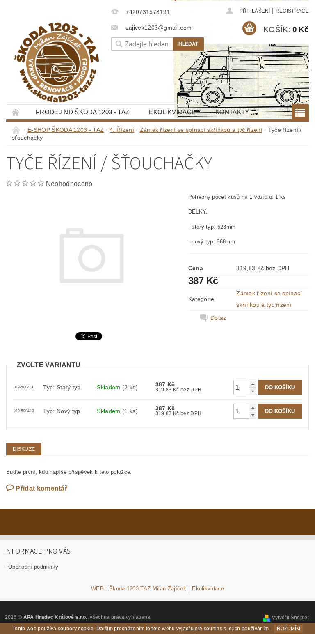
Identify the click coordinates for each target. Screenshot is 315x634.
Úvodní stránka (16, 112)
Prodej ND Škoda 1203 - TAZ (82, 111)
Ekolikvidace (172, 111)
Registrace (292, 11)
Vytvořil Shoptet (290, 617)
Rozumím (288, 629)
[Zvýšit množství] (252, 384)
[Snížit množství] (252, 391)
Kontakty (232, 111)
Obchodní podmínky (33, 567)
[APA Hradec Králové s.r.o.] (56, 62)
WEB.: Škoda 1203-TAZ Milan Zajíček (138, 589)
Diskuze (24, 449)
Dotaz (218, 318)
